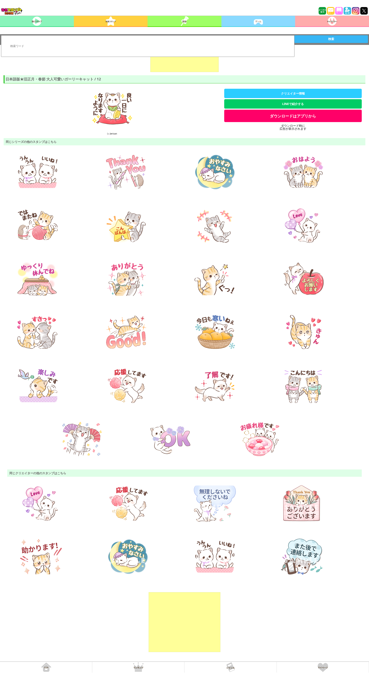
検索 (331, 39)
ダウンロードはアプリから (293, 115)
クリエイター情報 (293, 93)
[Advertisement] (184, 61)
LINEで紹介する (293, 104)
